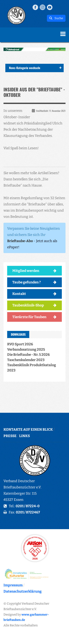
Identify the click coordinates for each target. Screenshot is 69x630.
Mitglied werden (25, 271)
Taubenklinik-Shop (28, 305)
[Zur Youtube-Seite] (49, 7)
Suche (57, 18)
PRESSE (10, 436)
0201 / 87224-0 (28, 506)
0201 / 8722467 (28, 512)
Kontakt (19, 294)
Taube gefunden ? (26, 282)
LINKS (24, 436)
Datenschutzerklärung (22, 591)
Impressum (13, 585)
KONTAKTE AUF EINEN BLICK (28, 429)
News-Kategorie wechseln (24, 68)
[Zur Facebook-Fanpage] (35, 7)
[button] (34, 49)
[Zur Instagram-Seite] (42, 7)
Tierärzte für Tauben (29, 317)
